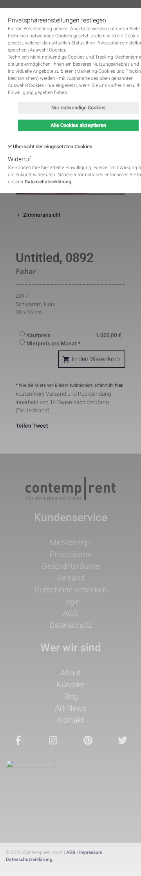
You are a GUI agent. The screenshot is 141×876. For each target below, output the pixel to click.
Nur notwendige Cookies (78, 108)
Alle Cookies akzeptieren (78, 125)
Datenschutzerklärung (48, 181)
